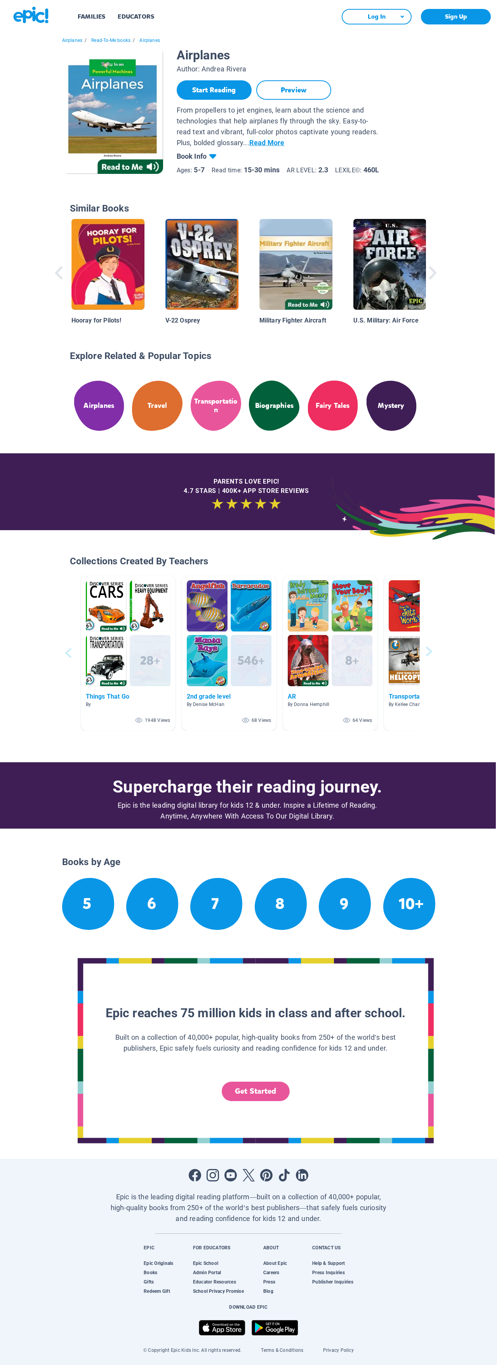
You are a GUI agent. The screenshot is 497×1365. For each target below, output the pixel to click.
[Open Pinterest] (266, 1175)
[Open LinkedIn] (302, 1175)
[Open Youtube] (230, 1175)
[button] (128, 653)
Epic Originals (158, 1263)
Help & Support (328, 1263)
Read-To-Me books (110, 40)
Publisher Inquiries (332, 1282)
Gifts (149, 1282)
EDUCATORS (136, 16)
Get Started (255, 1091)
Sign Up (456, 16)
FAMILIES (91, 16)
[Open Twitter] (248, 1175)
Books (150, 1272)
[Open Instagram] (213, 1175)
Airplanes (72, 40)
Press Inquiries (328, 1272)
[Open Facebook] (195, 1175)
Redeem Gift (157, 1291)
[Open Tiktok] (284, 1175)
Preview (293, 90)
